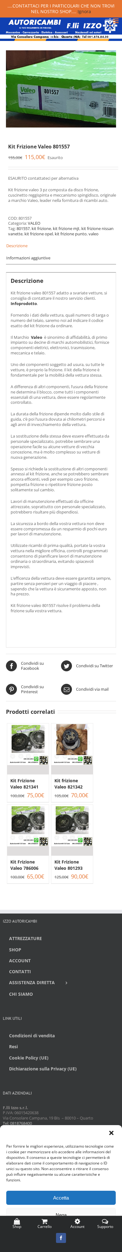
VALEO (34, 223)
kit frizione (41, 228)
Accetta (61, 1197)
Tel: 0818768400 (17, 1123)
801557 (23, 228)
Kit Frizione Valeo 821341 (24, 784)
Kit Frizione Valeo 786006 (24, 865)
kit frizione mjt (66, 228)
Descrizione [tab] (17, 245)
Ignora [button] (84, 11)
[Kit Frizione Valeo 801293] (72, 830)
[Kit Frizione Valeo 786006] (28, 830)
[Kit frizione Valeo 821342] (72, 749)
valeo (94, 234)
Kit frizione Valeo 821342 (68, 784)
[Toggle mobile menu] (116, 21)
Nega (61, 1215)
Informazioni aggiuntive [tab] (28, 258)
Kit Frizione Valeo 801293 (68, 865)
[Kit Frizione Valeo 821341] (28, 749)
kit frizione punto (71, 234)
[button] (112, 1133)
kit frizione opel (38, 234)
